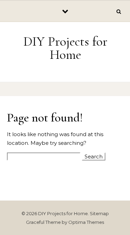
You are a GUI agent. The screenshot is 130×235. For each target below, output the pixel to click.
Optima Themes (86, 222)
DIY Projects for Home (65, 48)
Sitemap (99, 213)
